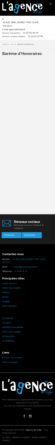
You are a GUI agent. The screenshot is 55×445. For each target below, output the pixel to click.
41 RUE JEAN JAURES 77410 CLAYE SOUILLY (21, 24)
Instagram (29, 235)
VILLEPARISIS (8, 341)
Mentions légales (10, 362)
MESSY (5, 297)
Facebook (9, 235)
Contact (6, 440)
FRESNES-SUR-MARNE (12, 327)
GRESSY (6, 292)
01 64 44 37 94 (35, 36)
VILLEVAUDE (7, 318)
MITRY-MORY (8, 336)
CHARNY (6, 301)
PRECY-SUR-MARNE (11, 332)
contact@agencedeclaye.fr (25, 267)
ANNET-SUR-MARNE (11, 288)
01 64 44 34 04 (30, 33)
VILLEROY (6, 323)
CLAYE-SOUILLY (9, 283)
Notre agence (39, 437)
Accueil (6, 437)
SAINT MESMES (9, 306)
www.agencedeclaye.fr (14, 29)
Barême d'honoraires (12, 357)
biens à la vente (21, 437)
